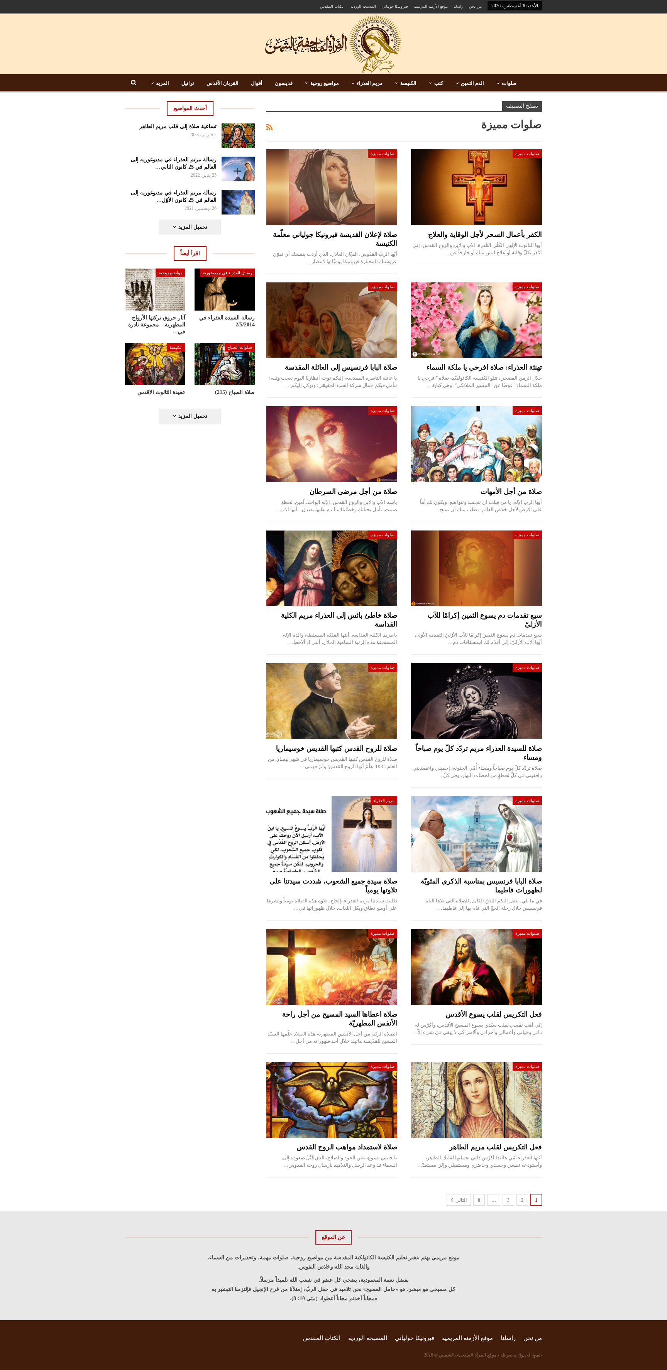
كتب (438, 83)
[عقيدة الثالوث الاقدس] (155, 364)
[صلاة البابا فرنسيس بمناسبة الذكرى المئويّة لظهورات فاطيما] (476, 834)
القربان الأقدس (223, 83)
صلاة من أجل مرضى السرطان (353, 491)
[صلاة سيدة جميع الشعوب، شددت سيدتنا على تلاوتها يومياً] (331, 834)
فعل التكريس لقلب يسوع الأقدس (494, 1014)
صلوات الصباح (239, 347)
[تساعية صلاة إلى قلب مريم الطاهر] (238, 135)
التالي (460, 1200)
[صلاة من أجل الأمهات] (476, 444)
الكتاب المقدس (332, 6)
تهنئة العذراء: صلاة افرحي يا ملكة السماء (484, 367)
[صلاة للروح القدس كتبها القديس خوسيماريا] (331, 701)
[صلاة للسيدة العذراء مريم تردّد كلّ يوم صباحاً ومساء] (476, 701)
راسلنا (458, 6)
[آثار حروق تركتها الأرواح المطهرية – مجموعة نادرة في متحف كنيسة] (155, 290)
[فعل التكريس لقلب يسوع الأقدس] (476, 967)
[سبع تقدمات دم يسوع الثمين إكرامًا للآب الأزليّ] (476, 568)
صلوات (509, 83)
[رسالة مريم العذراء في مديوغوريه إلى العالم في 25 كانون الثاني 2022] (238, 169)
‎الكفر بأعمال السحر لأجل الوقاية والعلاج (485, 234)
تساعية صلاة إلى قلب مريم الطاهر (178, 126)
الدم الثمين (472, 83)
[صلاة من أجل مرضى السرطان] (331, 444)
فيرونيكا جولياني (395, 6)
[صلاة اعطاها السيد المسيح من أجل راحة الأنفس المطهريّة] (331, 967)
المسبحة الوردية (363, 6)
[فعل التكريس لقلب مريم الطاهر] (476, 1100)
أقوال (256, 83)
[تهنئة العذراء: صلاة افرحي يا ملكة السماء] (476, 320)
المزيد (162, 83)
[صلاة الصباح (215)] (225, 364)
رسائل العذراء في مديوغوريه (227, 272)
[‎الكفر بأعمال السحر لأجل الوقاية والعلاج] (476, 187)
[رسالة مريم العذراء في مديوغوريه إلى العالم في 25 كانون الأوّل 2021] (238, 202)
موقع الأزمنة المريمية (431, 6)
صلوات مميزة (527, 153)
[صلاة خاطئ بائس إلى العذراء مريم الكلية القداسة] (331, 568)
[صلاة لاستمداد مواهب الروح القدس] (331, 1100)
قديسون (284, 83)
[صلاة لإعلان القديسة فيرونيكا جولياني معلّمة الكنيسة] (331, 187)
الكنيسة (408, 83)
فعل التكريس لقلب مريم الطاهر (495, 1147)
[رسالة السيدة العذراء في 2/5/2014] (225, 290)
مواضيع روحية (324, 83)
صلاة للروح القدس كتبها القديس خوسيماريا (336, 748)
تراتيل (187, 83)
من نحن (475, 6)
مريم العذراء (370, 83)
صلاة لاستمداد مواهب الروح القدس (347, 1147)
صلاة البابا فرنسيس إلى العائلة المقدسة (341, 367)
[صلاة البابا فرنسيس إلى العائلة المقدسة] (331, 320)
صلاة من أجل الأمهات (511, 491)
